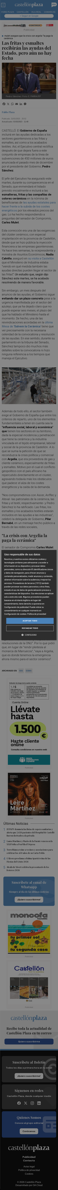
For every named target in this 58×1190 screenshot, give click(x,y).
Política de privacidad (36, 614)
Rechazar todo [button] (30, 628)
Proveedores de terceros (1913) (27, 583)
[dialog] (28, 595)
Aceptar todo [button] (30, 621)
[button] (29, 635)
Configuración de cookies (15, 614)
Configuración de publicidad (16, 607)
